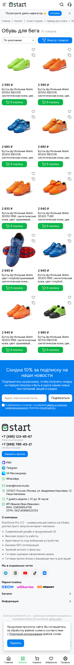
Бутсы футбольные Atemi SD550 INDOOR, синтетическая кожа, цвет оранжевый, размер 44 (54, 92)
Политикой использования (25, 634)
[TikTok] (35, 573)
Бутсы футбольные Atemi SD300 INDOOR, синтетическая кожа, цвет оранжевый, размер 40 (54, 154)
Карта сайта (55, 619)
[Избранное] (33, 49)
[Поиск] (62, 4)
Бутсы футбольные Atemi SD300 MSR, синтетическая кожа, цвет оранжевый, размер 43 (19, 340)
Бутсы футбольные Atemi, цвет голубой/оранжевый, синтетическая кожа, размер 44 (18, 278)
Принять (15, 643)
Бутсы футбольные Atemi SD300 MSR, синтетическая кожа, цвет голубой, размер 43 (55, 278)
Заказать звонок (14, 454)
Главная (6, 21)
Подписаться (60, 398)
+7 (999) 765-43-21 (17, 444)
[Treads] (15, 573)
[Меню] (4, 4)
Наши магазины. (16, 494)
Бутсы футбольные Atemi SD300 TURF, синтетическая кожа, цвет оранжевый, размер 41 (54, 216)
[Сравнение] (33, 55)
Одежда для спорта (57, 21)
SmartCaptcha (47, 408)
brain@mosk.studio (17, 485)
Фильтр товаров (57, 40)
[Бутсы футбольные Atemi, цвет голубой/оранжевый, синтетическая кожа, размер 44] (19, 250)
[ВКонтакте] (44, 573)
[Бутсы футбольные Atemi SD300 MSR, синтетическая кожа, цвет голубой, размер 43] (55, 250)
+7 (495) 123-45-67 (17, 437)
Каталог (18, 21)
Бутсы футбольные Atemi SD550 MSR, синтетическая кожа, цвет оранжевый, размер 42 (19, 216)
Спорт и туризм (35, 21)
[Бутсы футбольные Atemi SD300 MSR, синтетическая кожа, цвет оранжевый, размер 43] (19, 312)
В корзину (17, 102)
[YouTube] (25, 573)
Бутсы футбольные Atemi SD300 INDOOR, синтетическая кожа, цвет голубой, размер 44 (18, 154)
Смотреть (55, 13)
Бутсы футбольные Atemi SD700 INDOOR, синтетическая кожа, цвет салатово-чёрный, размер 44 (54, 340)
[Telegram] (6, 573)
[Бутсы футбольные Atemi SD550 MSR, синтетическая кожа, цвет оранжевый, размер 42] (19, 188)
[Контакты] (69, 4)
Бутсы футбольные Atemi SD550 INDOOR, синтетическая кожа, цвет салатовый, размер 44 (18, 92)
